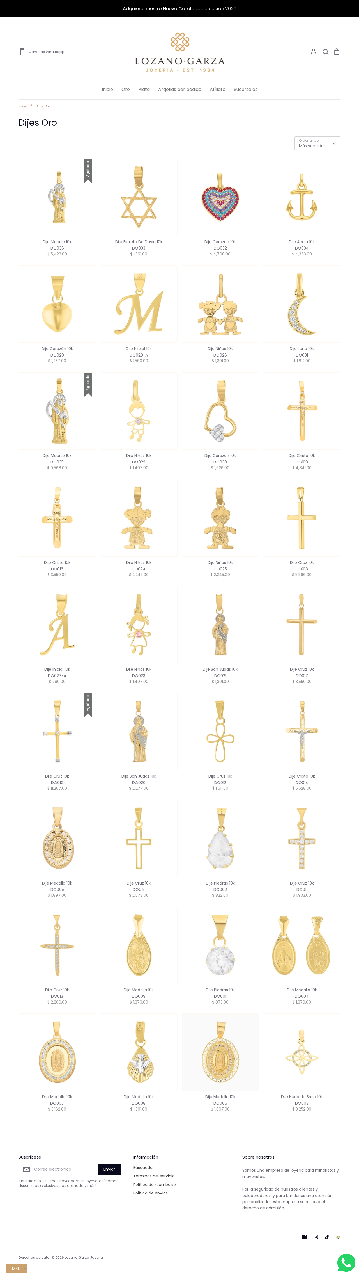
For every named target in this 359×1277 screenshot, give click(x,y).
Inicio (107, 89)
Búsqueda (143, 1167)
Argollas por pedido (179, 89)
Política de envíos (150, 1193)
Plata (144, 89)
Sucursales (245, 89)
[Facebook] (304, 1236)
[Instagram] (315, 1236)
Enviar (109, 1169)
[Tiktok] (327, 1236)
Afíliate (217, 89)
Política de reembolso (154, 1184)
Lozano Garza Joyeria (84, 1257)
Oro (125, 89)
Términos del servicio (154, 1176)
